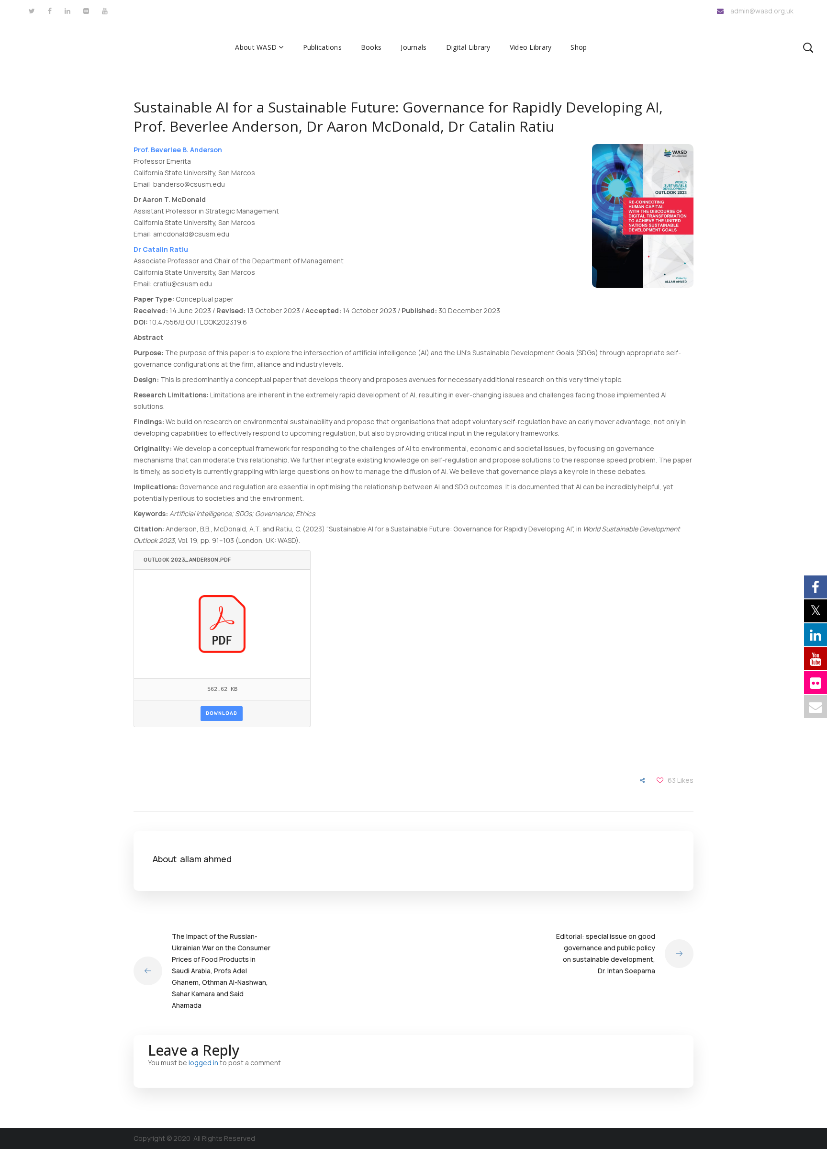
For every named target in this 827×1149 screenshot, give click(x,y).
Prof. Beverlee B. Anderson (178, 149)
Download (221, 713)
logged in (203, 1062)
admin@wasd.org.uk (761, 10)
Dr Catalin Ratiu (161, 249)
